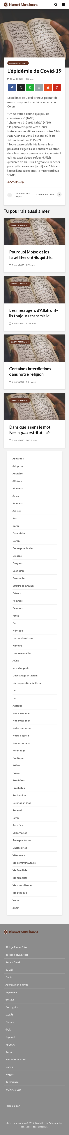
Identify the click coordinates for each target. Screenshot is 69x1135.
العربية (9, 969)
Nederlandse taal (16, 1059)
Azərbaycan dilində (17, 984)
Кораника (11, 992)
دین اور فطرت (13, 1089)
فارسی (9, 1014)
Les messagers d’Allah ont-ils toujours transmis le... (33, 313)
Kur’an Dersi (13, 962)
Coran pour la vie (18, 63)
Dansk (9, 1067)
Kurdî (9, 1052)
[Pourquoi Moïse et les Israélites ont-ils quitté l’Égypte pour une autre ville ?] (34, 231)
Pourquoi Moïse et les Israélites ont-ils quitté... (31, 254)
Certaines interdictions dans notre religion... (30, 371)
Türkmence (12, 1082)
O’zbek (10, 1022)
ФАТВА (10, 999)
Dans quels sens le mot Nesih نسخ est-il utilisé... (30, 430)
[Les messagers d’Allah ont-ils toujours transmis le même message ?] (34, 289)
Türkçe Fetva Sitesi (17, 954)
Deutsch (10, 977)
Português (12, 1007)
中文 (8, 1029)
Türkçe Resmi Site (16, 947)
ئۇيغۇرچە (10, 1044)
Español (10, 1037)
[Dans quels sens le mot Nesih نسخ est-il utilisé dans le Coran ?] (34, 406)
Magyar (10, 1074)
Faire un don (13, 1105)
